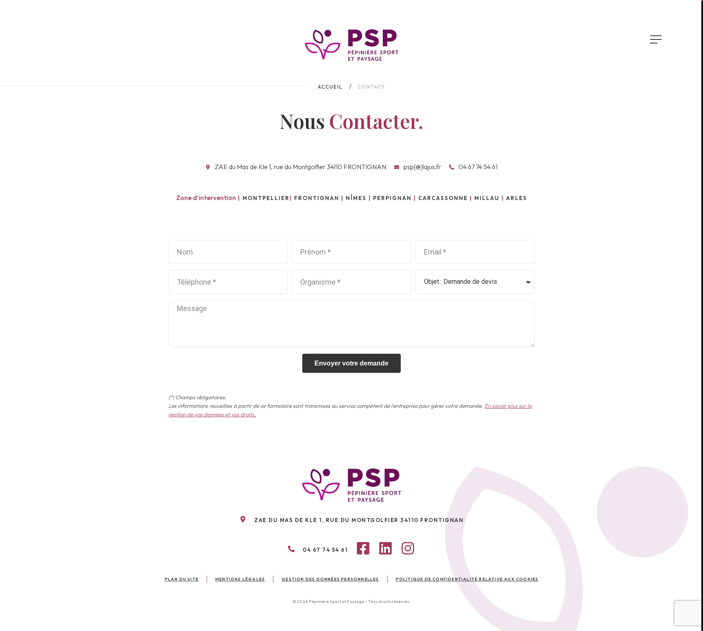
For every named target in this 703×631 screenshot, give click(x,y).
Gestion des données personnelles (330, 579)
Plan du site (182, 579)
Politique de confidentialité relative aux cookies (467, 579)
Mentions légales (240, 579)
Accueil (330, 87)
